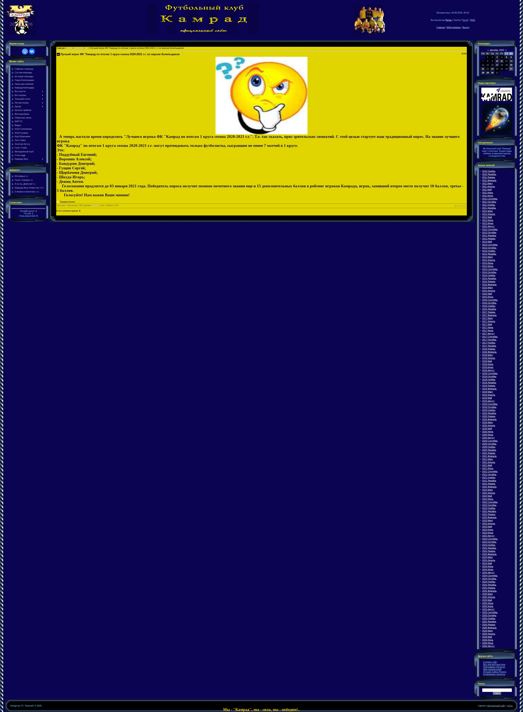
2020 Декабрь (489, 450)
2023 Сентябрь (490, 539)
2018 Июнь (487, 364)
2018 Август (488, 370)
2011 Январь (488, 177)
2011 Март (487, 183)
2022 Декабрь (489, 511)
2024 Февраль (489, 554)
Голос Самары (22, 180)
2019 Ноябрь (488, 410)
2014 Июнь (487, 263)
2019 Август (488, 401)
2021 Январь (488, 453)
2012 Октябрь (489, 232)
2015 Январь (488, 281)
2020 (69, 48)
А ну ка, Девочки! (23, 184)
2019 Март (487, 392)
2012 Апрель (488, 214)
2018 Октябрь (489, 376)
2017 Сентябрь (490, 336)
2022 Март (487, 490)
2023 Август (488, 536)
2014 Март (487, 257)
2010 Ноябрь (488, 171)
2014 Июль (487, 266)
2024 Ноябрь (488, 581)
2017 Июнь (487, 327)
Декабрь (78, 48)
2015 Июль (487, 297)
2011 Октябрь (489, 202)
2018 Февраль (489, 352)
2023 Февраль (489, 517)
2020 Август (488, 437)
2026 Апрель (488, 634)
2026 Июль (487, 643)
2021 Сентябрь (490, 471)
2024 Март (487, 557)
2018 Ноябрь (488, 379)
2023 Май (487, 526)
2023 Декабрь (489, 548)
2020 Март (487, 422)
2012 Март (487, 211)
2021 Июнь (487, 468)
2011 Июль (487, 195)
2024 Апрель (488, 560)
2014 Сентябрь (490, 269)
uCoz (510, 705)
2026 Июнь (487, 640)
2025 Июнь (487, 603)
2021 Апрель (488, 462)
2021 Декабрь (489, 480)
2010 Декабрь (489, 174)
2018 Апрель (488, 358)
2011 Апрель (488, 186)
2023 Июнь (487, 529)
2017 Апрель (488, 321)
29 (487, 72)
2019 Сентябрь (490, 404)
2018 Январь (488, 349)
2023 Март (487, 520)
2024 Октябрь (489, 578)
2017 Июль (487, 330)
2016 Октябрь (489, 303)
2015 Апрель (488, 290)
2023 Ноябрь (488, 545)
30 (492, 72)
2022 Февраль (489, 486)
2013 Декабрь (489, 254)
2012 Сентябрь (490, 229)
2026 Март (487, 630)
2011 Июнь (487, 192)
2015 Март (487, 287)
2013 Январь (488, 238)
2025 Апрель (488, 597)
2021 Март (487, 459)
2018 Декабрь (489, 382)
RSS (472, 20)
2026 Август (488, 646)
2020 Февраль (489, 419)
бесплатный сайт (496, 705)
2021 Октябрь (489, 474)
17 (497, 65)
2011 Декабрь (489, 208)
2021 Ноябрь (488, 477)
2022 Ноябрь (488, 508)
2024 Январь (488, 551)
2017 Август (488, 333)
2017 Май (487, 324)
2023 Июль (487, 532)
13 (511, 61)
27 (86, 48)
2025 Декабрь (489, 621)
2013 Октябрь (489, 248)
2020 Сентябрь (490, 441)
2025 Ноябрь (488, 618)
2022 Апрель (488, 493)
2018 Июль (487, 367)
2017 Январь (488, 312)
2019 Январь (488, 385)
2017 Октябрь (489, 339)
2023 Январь (488, 514)
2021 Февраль (489, 456)
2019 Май (487, 398)
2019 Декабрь (489, 413)
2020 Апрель (488, 425)
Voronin (96, 205)
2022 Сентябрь (490, 502)
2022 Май (487, 496)
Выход (466, 27)
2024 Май (487, 563)
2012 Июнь (487, 220)
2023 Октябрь (489, 542)
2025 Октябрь (489, 615)
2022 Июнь (487, 499)
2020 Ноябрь (488, 447)
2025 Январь (488, 588)
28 (483, 72)
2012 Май (487, 217)
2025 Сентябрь (490, 612)
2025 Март (487, 594)
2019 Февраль (489, 388)
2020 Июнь (487, 431)
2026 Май (487, 637)
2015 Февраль (489, 284)
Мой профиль (454, 27)
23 (492, 69)
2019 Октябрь (489, 407)
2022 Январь (488, 483)
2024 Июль (487, 569)
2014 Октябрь (489, 272)
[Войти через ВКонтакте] (32, 51)
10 (497, 61)
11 (502, 61)
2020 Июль (487, 434)
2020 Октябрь (489, 444)
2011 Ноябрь (488, 205)
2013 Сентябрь (490, 244)
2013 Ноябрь (488, 251)
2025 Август (488, 609)
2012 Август (488, 226)
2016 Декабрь (489, 309)
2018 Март (487, 355)
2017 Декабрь (489, 346)
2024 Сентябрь (490, 575)
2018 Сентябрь (490, 373)
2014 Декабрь (489, 278)
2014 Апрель (488, 260)
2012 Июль (487, 223)
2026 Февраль (489, 627)
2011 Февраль (489, 180)
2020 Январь (488, 416)
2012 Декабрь (489, 235)
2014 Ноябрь (488, 275)
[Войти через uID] (25, 51)
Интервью (20, 176)
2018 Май (487, 361)
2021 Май (487, 465)
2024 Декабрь (489, 585)
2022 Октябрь (489, 505)
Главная (440, 27)
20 (511, 65)
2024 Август (488, 572)
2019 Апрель (488, 395)
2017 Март (487, 318)
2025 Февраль (489, 591)
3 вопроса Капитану (25, 191)
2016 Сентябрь (490, 300)
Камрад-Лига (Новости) (27, 187)
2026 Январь (488, 624)
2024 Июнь (487, 566)
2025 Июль (487, 606)
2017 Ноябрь (488, 342)
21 (483, 69)
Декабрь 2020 (497, 50)
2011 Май (487, 189)
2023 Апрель (488, 523)
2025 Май (487, 600)
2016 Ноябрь (488, 306)
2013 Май (487, 241)
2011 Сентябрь (489, 199)
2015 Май (487, 293)
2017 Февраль (489, 315)
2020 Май (487, 428)
